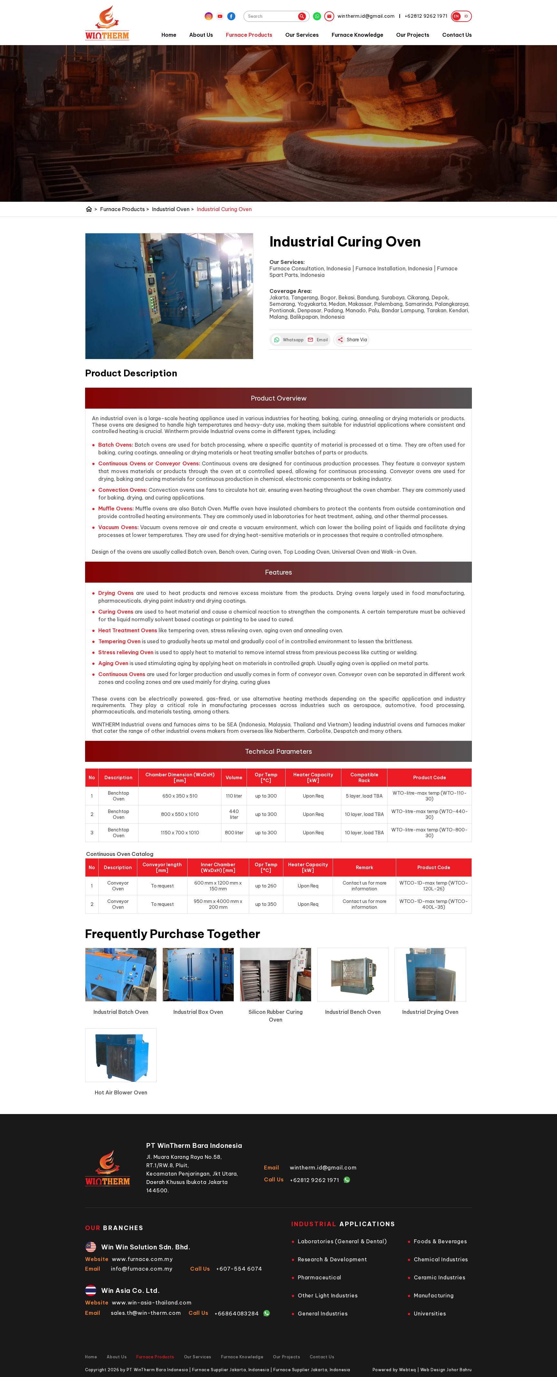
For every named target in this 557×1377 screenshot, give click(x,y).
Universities (430, 1313)
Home (168, 35)
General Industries (322, 1313)
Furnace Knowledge (357, 35)
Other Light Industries (328, 1295)
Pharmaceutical (319, 1277)
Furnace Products (249, 35)
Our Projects (412, 35)
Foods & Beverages (440, 1241)
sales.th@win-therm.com (146, 1313)
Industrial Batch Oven (120, 1012)
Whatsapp (292, 339)
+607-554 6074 (239, 1268)
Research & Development (332, 1259)
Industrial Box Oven (198, 1012)
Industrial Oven (173, 209)
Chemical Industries (441, 1259)
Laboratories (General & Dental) (342, 1241)
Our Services (302, 35)
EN (456, 16)
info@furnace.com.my (141, 1268)
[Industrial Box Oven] (198, 974)
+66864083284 (236, 1313)
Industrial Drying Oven (430, 1012)
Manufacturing (434, 1295)
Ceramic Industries (439, 1277)
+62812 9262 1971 (314, 1180)
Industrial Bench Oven (353, 1012)
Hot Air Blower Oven (121, 1092)
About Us (201, 35)
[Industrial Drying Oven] (430, 974)
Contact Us (457, 35)
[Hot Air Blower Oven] (120, 1055)
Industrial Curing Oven (224, 209)
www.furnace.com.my (142, 1259)
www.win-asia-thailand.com (152, 1302)
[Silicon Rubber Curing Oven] (275, 974)
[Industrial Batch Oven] (120, 974)
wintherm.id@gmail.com (323, 1167)
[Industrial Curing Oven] (169, 296)
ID (466, 16)
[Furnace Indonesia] (107, 22)
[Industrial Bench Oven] (353, 974)
